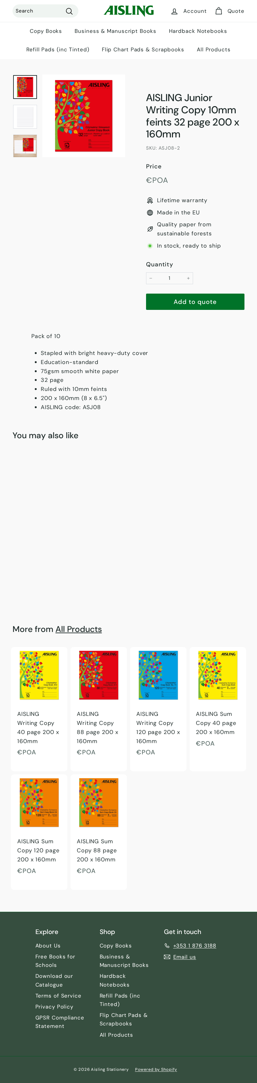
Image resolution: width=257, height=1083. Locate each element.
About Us (48, 945)
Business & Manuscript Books (115, 31)
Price (154, 166)
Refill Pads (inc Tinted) (57, 49)
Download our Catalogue (54, 980)
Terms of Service (58, 995)
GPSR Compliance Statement (60, 1021)
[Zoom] (83, 115)
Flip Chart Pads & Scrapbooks (143, 49)
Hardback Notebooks (198, 31)
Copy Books (46, 31)
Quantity (159, 264)
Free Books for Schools (55, 960)
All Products (214, 49)
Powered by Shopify (156, 1069)
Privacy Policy (54, 1006)
